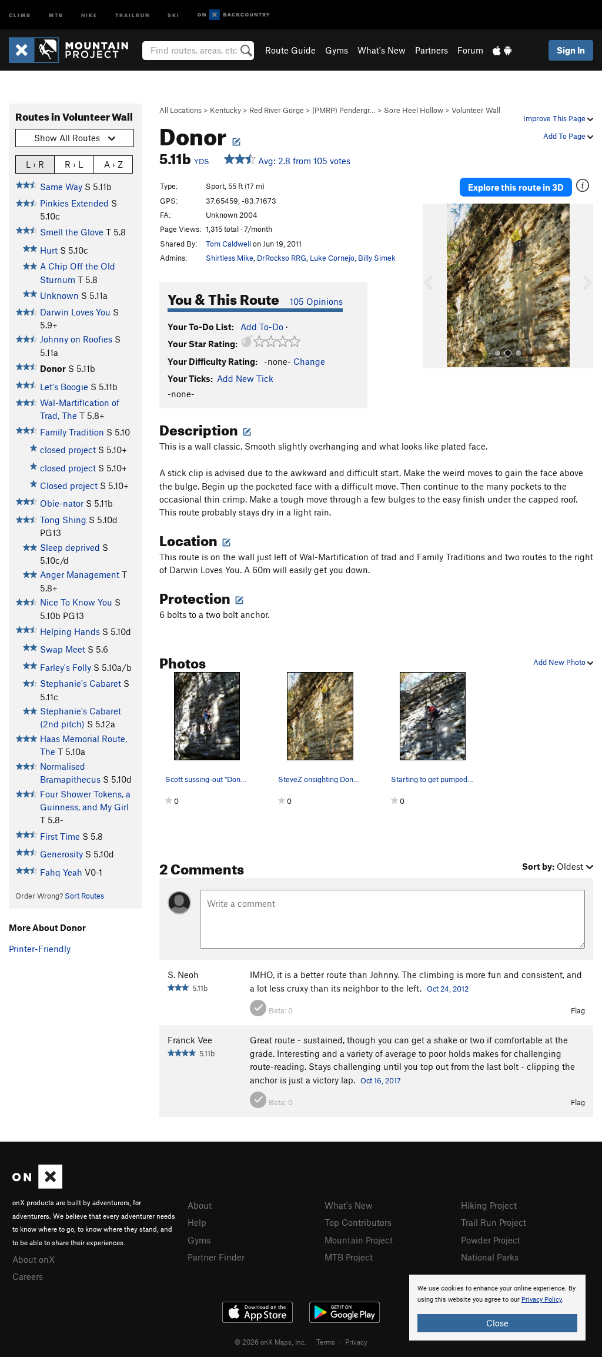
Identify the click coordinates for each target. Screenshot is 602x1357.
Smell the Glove (71, 232)
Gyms (336, 50)
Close (497, 1323)
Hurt (49, 250)
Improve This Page (555, 118)
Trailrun (132, 14)
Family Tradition (72, 432)
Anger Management (79, 574)
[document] (497, 1307)
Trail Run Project (493, 1222)
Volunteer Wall (476, 110)
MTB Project (349, 1257)
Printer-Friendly (40, 948)
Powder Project (490, 1240)
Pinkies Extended (74, 203)
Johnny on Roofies (76, 339)
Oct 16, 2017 (380, 1080)
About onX (33, 1259)
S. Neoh (183, 974)
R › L (74, 164)
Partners (431, 50)
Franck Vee (190, 1040)
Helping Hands (70, 631)
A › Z (113, 164)
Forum (470, 50)
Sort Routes (84, 895)
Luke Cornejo (332, 257)
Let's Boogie (64, 386)
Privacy (356, 1342)
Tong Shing (63, 519)
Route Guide (290, 50)
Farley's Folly (65, 667)
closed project (68, 449)
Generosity (61, 854)
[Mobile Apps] (502, 50)
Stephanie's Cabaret (80, 683)
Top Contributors (358, 1222)
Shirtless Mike (229, 257)
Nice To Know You (76, 602)
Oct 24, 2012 (448, 988)
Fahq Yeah (61, 872)
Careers (27, 1276)
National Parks (490, 1257)
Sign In (571, 50)
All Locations (180, 110)
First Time (60, 836)
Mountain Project (359, 1240)
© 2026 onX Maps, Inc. (270, 1342)
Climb (20, 14)
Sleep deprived (70, 547)
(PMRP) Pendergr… (344, 110)
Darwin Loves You (75, 312)
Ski (174, 14)
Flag (578, 1010)
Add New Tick (245, 378)
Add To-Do (261, 326)
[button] (434, 286)
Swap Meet (62, 649)
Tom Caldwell (228, 243)
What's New (381, 50)
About (200, 1205)
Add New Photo (560, 662)
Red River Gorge (276, 110)
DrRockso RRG (281, 257)
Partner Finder (216, 1257)
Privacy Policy (541, 1299)
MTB (56, 14)
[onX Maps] (37, 1185)
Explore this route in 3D (516, 187)
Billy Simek (377, 257)
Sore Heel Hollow (413, 110)
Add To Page (565, 136)
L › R (35, 164)
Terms (325, 1342)
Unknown (59, 295)
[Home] (74, 50)
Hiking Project (489, 1205)
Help (197, 1222)
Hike (89, 14)
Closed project (69, 485)
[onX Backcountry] (234, 15)
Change (309, 361)
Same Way (61, 186)
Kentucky (225, 110)
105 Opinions (316, 301)
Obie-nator (61, 503)
